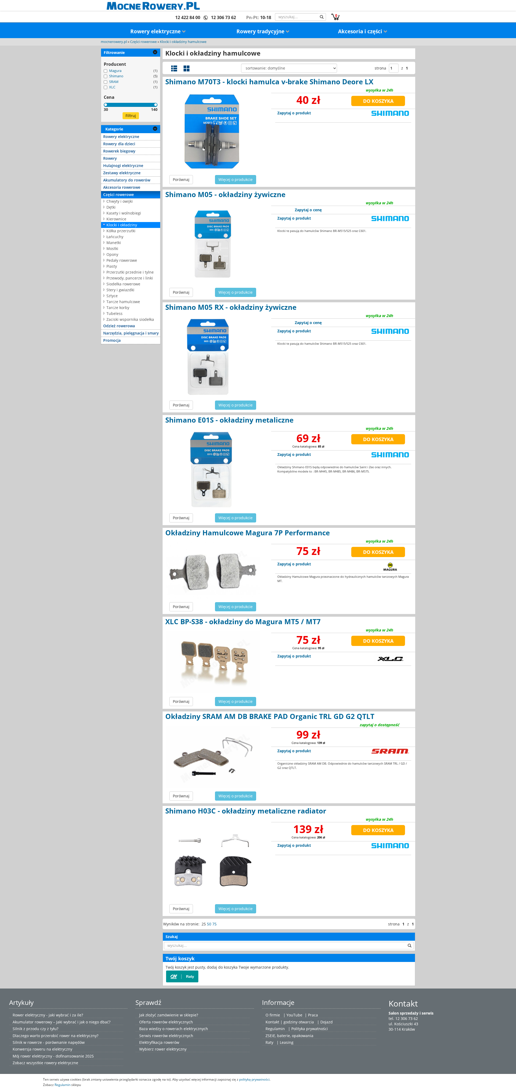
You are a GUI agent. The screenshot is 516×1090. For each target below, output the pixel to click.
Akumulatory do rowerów (126, 180)
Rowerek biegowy (119, 151)
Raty (269, 1042)
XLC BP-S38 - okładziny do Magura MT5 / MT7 (243, 621)
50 (209, 923)
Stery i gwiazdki (120, 289)
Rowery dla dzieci (119, 143)
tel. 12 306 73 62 (403, 1018)
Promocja (112, 340)
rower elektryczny (171, 1049)
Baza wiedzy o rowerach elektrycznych (173, 1028)
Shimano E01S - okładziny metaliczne (229, 420)
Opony (112, 254)
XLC (112, 87)
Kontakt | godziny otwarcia (290, 1021)
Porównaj (181, 179)
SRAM (114, 81)
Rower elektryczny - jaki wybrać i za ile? (48, 1015)
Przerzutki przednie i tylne (130, 272)
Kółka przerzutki (120, 230)
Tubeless (114, 313)
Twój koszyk (180, 958)
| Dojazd (325, 1021)
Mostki (112, 248)
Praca (313, 1015)
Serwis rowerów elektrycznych (166, 1035)
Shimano (116, 76)
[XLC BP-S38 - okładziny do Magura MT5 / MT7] (212, 662)
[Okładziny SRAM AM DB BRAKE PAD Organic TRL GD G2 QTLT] (212, 757)
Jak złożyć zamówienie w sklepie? (168, 1015)
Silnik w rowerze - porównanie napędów (49, 1042)
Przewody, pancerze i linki (129, 278)
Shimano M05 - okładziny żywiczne (225, 194)
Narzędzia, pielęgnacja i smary (131, 333)
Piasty (111, 266)
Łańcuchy (114, 236)
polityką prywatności (254, 1079)
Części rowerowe (143, 41)
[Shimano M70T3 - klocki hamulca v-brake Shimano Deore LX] (212, 131)
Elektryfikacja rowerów (159, 1042)
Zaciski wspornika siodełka (130, 319)
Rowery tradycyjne (261, 31)
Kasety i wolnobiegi (123, 213)
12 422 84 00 (187, 17)
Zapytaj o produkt (294, 112)
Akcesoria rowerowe (121, 187)
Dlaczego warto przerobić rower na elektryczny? (55, 1035)
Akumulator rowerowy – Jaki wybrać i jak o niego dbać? (61, 1021)
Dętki (111, 207)
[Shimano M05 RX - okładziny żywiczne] (212, 357)
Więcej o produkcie (235, 179)
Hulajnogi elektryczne (123, 165)
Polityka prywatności (309, 1028)
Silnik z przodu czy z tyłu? (35, 1028)
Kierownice (116, 218)
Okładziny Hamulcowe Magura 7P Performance (247, 532)
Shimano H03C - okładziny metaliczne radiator (245, 811)
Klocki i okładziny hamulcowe (183, 41)
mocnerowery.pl (114, 41)
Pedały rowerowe (121, 260)
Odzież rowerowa (119, 325)
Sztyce (112, 295)
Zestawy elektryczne (122, 172)
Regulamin (275, 1028)
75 (214, 923)
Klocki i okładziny (121, 224)
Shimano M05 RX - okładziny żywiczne (230, 307)
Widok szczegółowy (174, 68)
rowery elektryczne (61, 1062)
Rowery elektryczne (156, 31)
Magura (115, 70)
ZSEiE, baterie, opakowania (289, 1035)
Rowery (110, 158)
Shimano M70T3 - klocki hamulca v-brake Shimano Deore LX (269, 81)
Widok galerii (186, 68)
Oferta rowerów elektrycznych (166, 1021)
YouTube (294, 1015)
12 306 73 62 (223, 17)
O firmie (273, 1015)
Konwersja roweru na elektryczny (42, 1049)
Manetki (113, 242)
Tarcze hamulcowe (123, 301)
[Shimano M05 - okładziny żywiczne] (212, 244)
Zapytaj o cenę (308, 209)
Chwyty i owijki (119, 201)
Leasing (286, 1042)
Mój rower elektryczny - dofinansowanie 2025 (53, 1056)
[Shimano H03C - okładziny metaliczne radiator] (212, 860)
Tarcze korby (117, 307)
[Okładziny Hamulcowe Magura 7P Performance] (212, 570)
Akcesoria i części (361, 31)
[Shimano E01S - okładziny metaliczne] (212, 470)
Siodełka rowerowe (123, 283)
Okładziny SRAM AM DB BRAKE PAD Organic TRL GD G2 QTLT (269, 716)
